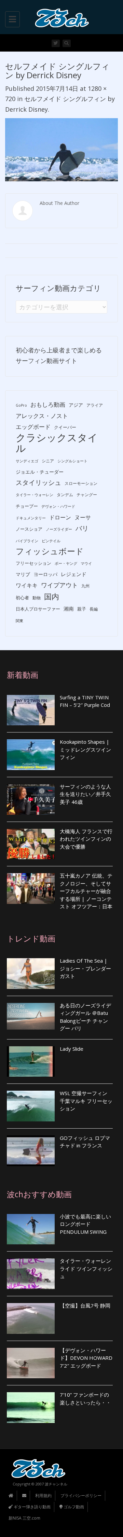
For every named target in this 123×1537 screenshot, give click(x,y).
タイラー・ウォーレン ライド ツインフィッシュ (86, 1268)
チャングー (87, 495)
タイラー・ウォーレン (34, 494)
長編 (94, 609)
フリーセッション (33, 563)
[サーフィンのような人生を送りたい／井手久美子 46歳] (31, 799)
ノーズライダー (59, 529)
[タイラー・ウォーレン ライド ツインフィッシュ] (31, 1273)
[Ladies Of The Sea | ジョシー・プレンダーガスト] (31, 973)
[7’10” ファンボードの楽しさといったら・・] (31, 1407)
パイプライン (27, 541)
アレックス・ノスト (42, 416)
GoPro (21, 405)
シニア (48, 461)
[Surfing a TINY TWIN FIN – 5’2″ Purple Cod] (31, 710)
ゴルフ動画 (73, 1507)
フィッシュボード (50, 551)
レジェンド (73, 574)
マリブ (23, 574)
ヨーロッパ (45, 574)
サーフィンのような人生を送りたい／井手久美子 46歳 (85, 794)
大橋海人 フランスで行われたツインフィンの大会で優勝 (86, 839)
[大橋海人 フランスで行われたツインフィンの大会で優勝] (31, 844)
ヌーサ (82, 517)
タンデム (65, 495)
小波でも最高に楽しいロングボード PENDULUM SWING (85, 1224)
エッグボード (33, 427)
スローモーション (81, 483)
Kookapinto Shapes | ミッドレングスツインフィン (85, 749)
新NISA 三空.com (24, 1518)
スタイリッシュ (38, 482)
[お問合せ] (24, 1495)
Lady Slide (71, 1048)
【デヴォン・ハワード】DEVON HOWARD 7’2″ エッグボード (86, 1358)
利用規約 (43, 1495)
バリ (82, 528)
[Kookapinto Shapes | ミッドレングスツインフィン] (31, 754)
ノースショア (29, 529)
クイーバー (65, 427)
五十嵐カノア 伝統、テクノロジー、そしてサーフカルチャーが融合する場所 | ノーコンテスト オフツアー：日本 (86, 891)
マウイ (86, 563)
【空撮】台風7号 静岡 (85, 1305)
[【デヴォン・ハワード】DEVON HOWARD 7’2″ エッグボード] (31, 1363)
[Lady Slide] (31, 1061)
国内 (51, 596)
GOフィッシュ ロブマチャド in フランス (85, 1141)
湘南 (69, 608)
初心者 (22, 598)
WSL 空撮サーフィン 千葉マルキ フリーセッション (86, 1101)
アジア (76, 405)
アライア (94, 405)
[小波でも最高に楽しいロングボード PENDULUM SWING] (31, 1229)
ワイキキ (27, 585)
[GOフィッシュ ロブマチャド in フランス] (31, 1150)
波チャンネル (56, 1483)
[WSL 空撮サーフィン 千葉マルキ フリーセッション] (31, 1106)
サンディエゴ (27, 461)
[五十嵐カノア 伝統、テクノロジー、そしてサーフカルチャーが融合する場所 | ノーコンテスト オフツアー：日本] (31, 888)
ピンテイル (51, 541)
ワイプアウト (59, 585)
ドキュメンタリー (31, 518)
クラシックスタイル (57, 442)
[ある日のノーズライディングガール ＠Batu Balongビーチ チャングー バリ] (31, 1016)
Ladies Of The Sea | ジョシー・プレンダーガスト (85, 968)
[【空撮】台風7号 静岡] (31, 1318)
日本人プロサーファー (38, 609)
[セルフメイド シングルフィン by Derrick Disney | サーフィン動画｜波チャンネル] (59, 17)
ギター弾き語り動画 (32, 1507)
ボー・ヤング (66, 563)
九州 (85, 586)
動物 (36, 598)
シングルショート (72, 461)
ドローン (60, 517)
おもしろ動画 (47, 404)
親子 (81, 609)
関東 (19, 620)
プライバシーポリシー (80, 1495)
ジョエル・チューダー (40, 472)
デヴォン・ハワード (58, 506)
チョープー (27, 506)
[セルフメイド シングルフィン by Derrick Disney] (61, 149)
